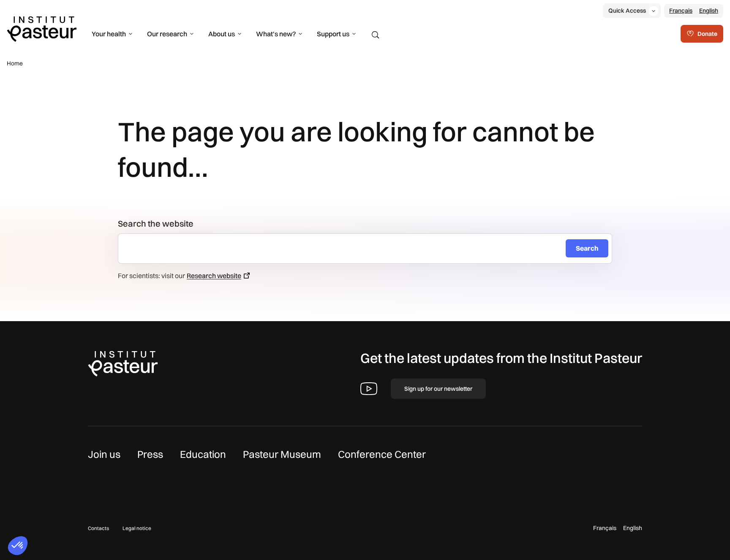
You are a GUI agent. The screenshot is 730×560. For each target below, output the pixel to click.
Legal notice (137, 528)
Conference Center (382, 454)
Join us (104, 454)
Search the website (155, 223)
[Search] (375, 35)
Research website (214, 275)
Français (680, 10)
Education (203, 454)
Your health (109, 34)
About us (221, 34)
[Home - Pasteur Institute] (41, 28)
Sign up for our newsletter (438, 388)
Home (15, 63)
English (708, 10)
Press (150, 454)
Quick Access (627, 10)
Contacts (98, 528)
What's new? (276, 34)
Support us (333, 34)
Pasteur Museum (282, 454)
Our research (167, 34)
